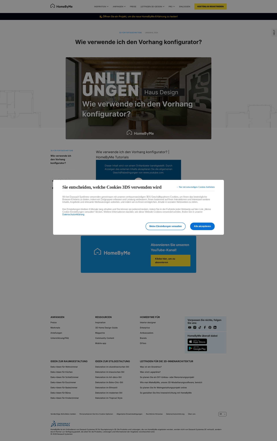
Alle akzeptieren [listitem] (202, 226)
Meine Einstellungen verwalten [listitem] (165, 226)
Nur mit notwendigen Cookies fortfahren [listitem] (197, 187)
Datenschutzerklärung (73, 214)
